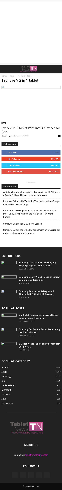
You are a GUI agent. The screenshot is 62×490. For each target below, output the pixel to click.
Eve (3, 123)
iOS (3, 380)
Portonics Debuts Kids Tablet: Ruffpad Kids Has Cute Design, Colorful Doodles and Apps (31, 203)
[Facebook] (15, 475)
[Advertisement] (31, 32)
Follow (54, 159)
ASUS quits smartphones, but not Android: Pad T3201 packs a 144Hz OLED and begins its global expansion (31, 193)
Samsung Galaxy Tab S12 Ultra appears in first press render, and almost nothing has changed (31, 231)
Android (5, 367)
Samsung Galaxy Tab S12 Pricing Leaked (22, 224)
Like (56, 152)
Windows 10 (7, 403)
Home (4, 76)
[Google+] (23, 475)
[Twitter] (39, 475)
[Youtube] (47, 475)
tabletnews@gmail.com (36, 454)
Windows (6, 394)
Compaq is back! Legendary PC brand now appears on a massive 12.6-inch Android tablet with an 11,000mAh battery (29, 213)
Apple (4, 371)
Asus (4, 398)
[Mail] (31, 475)
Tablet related (8, 385)
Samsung (6, 376)
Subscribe (53, 171)
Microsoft (6, 389)
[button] (58, 69)
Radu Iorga (6, 136)
